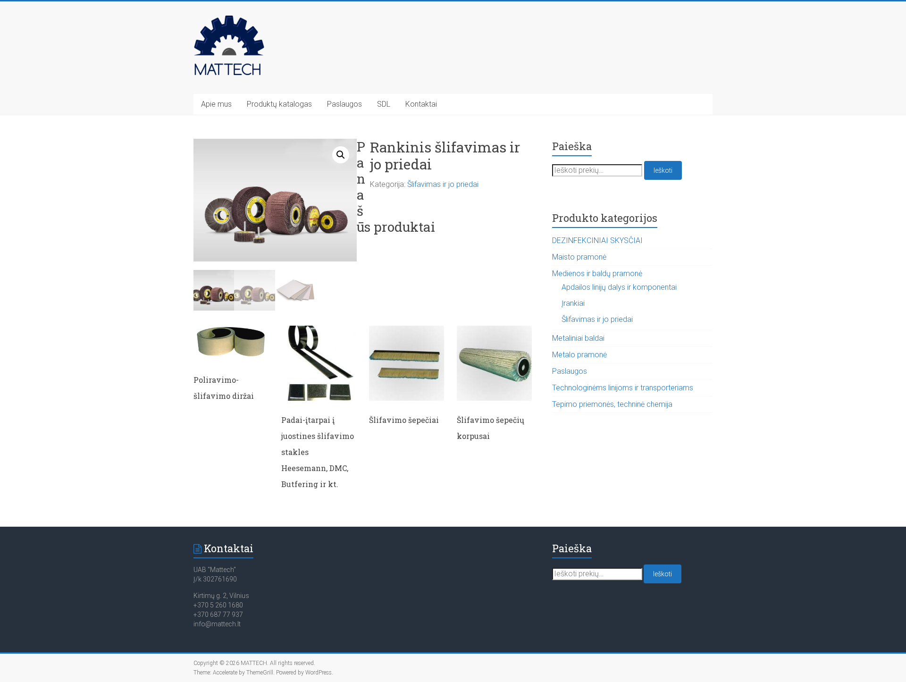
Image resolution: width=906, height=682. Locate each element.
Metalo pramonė (579, 354)
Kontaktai (421, 104)
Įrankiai (573, 303)
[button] (340, 154)
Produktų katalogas (279, 104)
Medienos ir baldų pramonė (597, 273)
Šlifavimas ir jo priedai (442, 184)
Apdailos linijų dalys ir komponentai (619, 287)
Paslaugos (344, 104)
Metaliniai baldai (578, 338)
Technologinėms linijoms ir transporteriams (622, 387)
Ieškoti (663, 170)
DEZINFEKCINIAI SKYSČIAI (597, 240)
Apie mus (216, 104)
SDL (383, 104)
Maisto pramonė (579, 257)
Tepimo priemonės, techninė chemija (612, 404)
